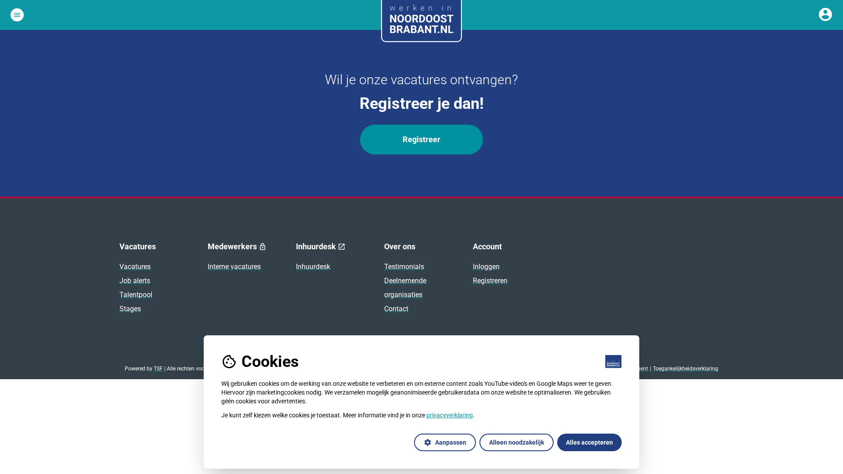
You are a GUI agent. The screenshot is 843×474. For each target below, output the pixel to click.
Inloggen (486, 266)
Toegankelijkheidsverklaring (685, 369)
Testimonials (404, 266)
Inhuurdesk (313, 266)
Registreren (490, 280)
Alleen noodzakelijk (516, 442)
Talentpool (135, 295)
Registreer (421, 139)
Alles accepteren (589, 442)
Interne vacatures (234, 266)
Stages (130, 309)
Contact (396, 309)
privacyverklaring (449, 415)
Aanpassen (445, 442)
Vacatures (135, 266)
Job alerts (134, 280)
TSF (158, 369)
